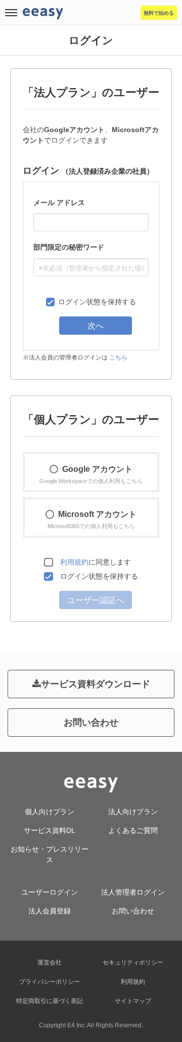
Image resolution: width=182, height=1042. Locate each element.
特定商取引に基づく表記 (49, 1001)
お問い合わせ (91, 722)
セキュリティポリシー (133, 962)
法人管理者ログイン (133, 892)
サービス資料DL (49, 830)
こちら (118, 357)
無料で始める (159, 13)
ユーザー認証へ (95, 600)
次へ (95, 325)
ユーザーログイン (49, 892)
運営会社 (49, 962)
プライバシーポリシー (49, 981)
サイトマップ (133, 1001)
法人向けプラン (133, 812)
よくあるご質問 (133, 830)
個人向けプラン (49, 812)
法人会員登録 (49, 911)
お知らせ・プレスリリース (49, 854)
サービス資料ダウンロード (95, 684)
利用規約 (74, 562)
